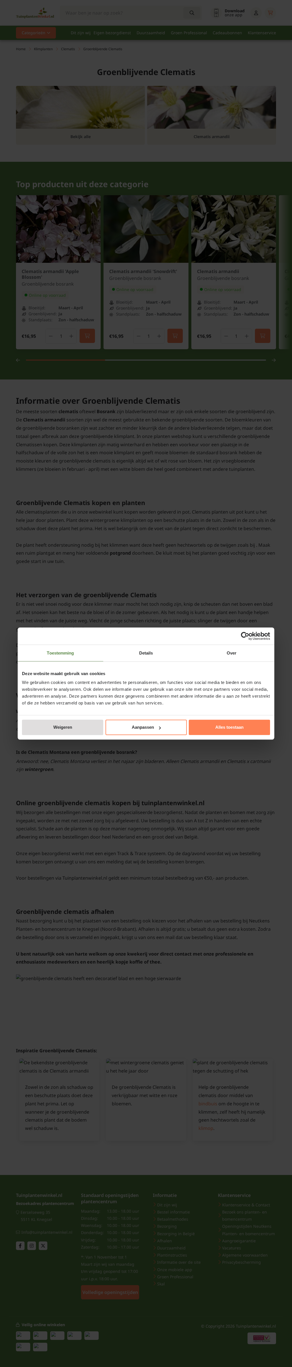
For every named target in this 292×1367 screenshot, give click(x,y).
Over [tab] (231, 653)
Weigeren (62, 727)
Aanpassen (143, 727)
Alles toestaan (229, 727)
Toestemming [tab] (60, 653)
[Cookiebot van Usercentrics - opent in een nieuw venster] (245, 636)
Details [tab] (146, 653)
